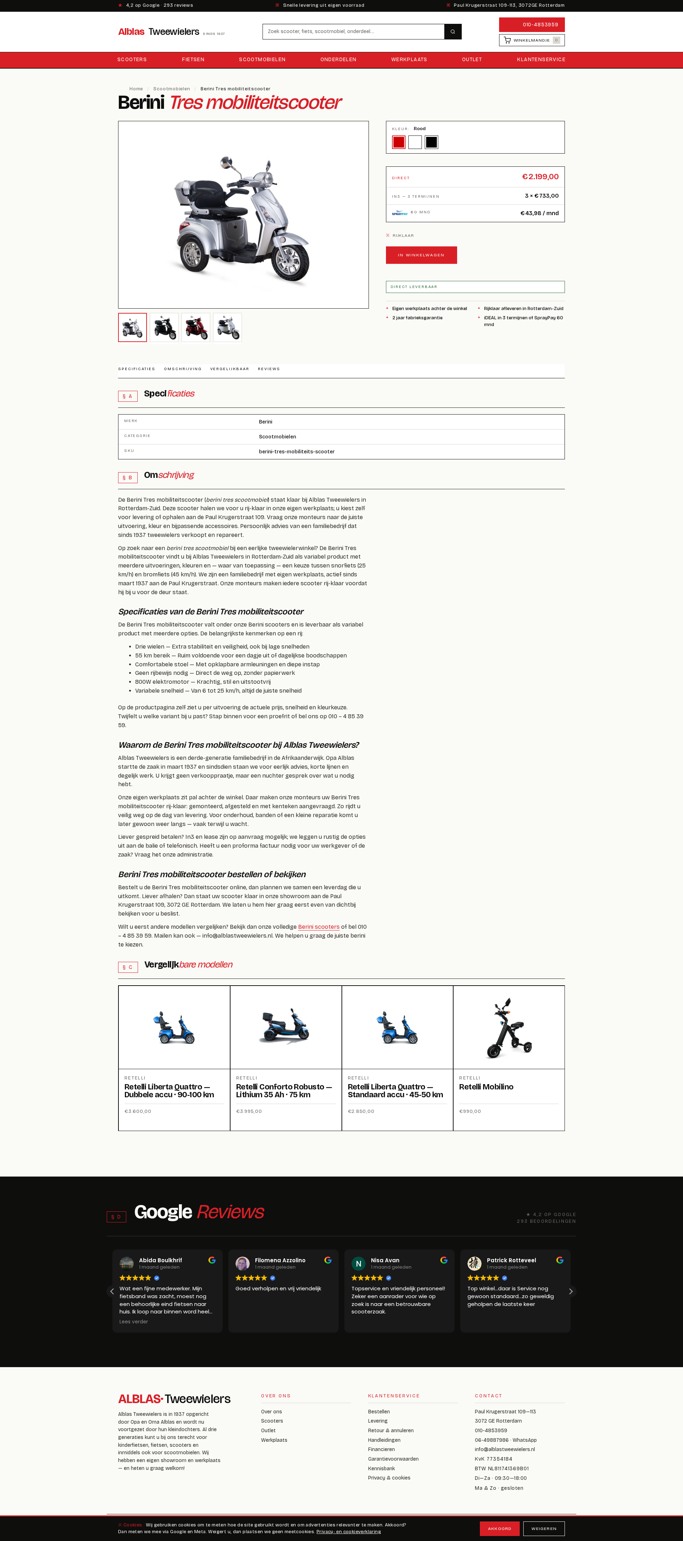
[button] (570, 1291)
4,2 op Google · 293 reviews (156, 5)
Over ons (271, 1412)
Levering (378, 1421)
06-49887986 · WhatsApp (506, 1440)
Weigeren (544, 1528)
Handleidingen (384, 1440)
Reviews (269, 369)
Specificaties (136, 369)
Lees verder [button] (134, 1322)
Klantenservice (541, 60)
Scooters (132, 60)
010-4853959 (540, 25)
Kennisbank (381, 1469)
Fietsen (193, 60)
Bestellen (379, 1412)
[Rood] (399, 142)
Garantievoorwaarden (393, 1459)
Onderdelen (339, 60)
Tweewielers (171, 32)
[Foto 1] (132, 327)
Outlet (472, 60)
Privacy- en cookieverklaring (349, 1532)
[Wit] (415, 142)
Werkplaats (409, 60)
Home (136, 89)
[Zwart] (431, 142)
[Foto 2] (164, 327)
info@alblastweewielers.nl (505, 1449)
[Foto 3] (195, 327)
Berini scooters (319, 926)
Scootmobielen (262, 60)
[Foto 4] (227, 327)
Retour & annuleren (391, 1431)
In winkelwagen (421, 254)
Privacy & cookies (389, 1478)
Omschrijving (183, 369)
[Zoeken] (452, 31)
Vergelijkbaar (230, 369)
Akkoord (500, 1528)
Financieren (381, 1449)
